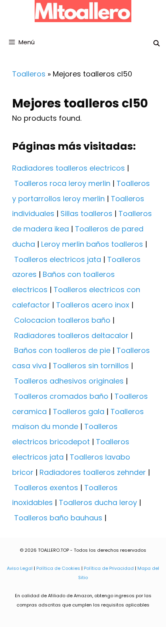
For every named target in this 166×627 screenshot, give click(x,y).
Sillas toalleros (86, 213)
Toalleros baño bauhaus (58, 518)
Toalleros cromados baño (61, 396)
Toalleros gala (78, 411)
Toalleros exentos (46, 488)
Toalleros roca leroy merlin (62, 183)
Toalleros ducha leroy (98, 502)
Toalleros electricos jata (57, 259)
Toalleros (29, 74)
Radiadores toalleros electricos (68, 168)
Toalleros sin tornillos (91, 366)
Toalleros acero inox (92, 305)
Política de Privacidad (109, 568)
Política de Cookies (58, 568)
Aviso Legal (20, 568)
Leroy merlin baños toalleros (92, 244)
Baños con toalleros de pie (62, 350)
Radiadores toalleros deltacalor (71, 335)
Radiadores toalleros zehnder (92, 472)
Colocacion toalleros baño (62, 320)
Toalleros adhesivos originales (69, 381)
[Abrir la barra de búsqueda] (156, 43)
